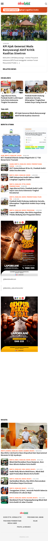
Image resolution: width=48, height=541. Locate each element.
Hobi (23, 469)
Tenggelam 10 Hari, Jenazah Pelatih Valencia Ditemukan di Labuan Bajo (28, 491)
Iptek (24, 184)
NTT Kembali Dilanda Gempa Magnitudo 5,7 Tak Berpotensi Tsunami (21, 159)
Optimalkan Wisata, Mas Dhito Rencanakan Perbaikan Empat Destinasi (27, 482)
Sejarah (26, 451)
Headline (13, 155)
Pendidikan (30, 210)
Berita (7, 155)
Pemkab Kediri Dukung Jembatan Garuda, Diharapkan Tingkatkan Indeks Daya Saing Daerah (36, 99)
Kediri (29, 164)
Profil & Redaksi (24, 527)
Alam (2, 155)
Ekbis (17, 175)
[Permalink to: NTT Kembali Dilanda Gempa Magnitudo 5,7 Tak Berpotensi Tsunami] (24, 140)
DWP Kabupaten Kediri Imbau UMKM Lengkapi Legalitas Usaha (24, 178)
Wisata (32, 451)
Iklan (35, 521)
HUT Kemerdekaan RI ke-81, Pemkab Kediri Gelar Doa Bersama (27, 169)
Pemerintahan (37, 164)
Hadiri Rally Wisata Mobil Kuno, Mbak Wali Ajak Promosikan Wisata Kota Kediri (26, 472)
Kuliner (29, 498)
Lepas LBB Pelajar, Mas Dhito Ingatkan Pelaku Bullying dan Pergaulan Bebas (25, 213)
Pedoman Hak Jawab (35, 517)
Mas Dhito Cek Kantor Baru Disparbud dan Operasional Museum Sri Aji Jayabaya (24, 454)
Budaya (8, 451)
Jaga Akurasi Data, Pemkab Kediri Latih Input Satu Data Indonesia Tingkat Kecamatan (12, 99)
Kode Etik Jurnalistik (12, 517)
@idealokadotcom (9, 279)
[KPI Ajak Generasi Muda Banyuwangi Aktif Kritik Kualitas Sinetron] (24, 28)
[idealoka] (24, 3)
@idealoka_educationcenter (13, 288)
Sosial (19, 155)
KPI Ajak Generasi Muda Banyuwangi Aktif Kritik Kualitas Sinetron (19, 50)
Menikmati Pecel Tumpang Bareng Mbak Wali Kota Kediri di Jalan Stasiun (28, 501)
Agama (11, 164)
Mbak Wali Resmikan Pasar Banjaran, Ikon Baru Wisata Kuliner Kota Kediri (26, 463)
